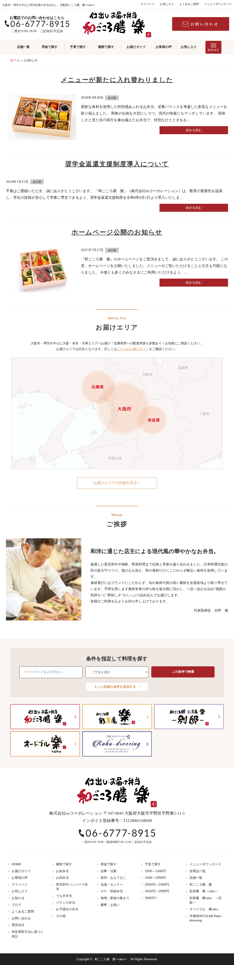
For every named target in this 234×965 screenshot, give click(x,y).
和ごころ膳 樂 (200, 884)
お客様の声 (164, 47)
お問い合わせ (21, 918)
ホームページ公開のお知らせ (117, 232)
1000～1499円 (155, 871)
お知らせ (18, 898)
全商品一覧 (197, 871)
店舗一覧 (23, 47)
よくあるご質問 (189, 4)
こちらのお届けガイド (133, 349)
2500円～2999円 (157, 891)
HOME (16, 864)
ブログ (16, 905)
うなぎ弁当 (64, 895)
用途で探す (50, 47)
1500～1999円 (155, 877)
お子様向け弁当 (67, 909)
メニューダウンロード (218, 4)
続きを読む (194, 130)
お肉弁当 (62, 877)
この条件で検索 (183, 671)
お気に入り (167, 4)
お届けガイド (136, 47)
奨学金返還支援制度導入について (117, 163)
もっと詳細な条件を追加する (115, 686)
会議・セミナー (112, 884)
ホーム (15, 60)
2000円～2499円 (157, 884)
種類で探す (106, 47)
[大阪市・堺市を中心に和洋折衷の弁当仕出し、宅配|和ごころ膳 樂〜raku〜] (117, 24)
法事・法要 (109, 871)
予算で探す (78, 47)
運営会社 (18, 925)
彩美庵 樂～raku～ (203, 891)
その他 (61, 916)
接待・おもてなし (113, 877)
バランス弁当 (65, 902)
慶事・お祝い (110, 905)
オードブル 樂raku (203, 909)
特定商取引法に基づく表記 (28, 934)
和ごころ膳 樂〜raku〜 (111, 959)
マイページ (147, 4)
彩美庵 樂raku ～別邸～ (205, 900)
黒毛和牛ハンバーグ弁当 (72, 887)
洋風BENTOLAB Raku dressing (205, 918)
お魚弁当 (62, 871)
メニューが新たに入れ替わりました (117, 79)
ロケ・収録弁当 (112, 891)
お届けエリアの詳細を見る (115, 483)
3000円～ (152, 898)
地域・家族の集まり (115, 898)
